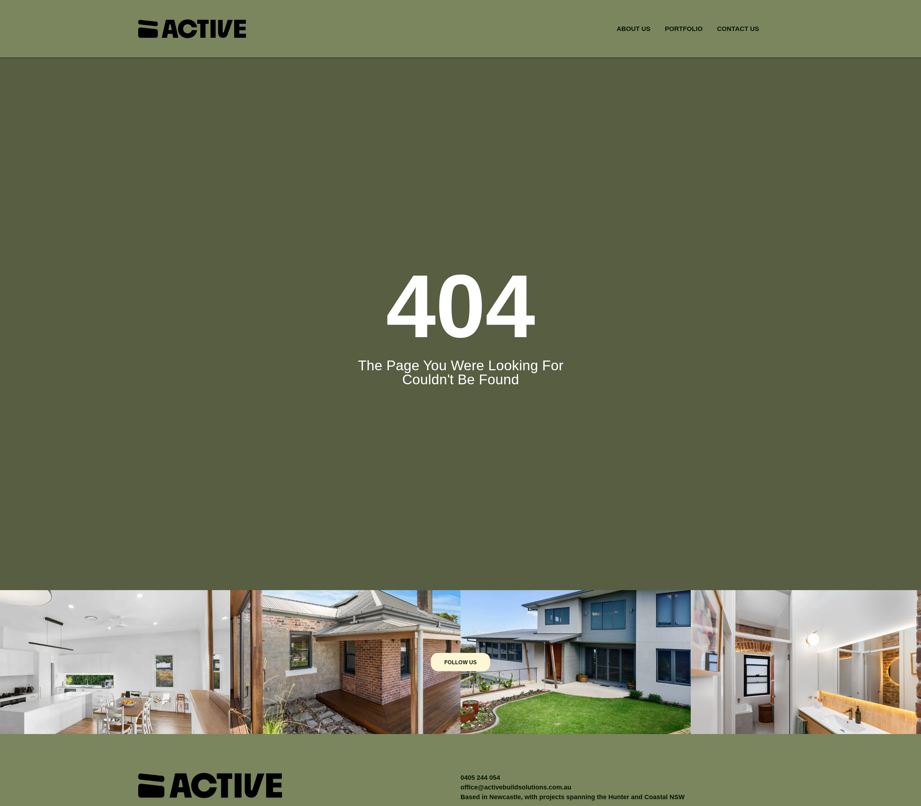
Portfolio (684, 28)
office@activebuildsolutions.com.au (515, 787)
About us (633, 28)
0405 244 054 (481, 777)
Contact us (738, 28)
